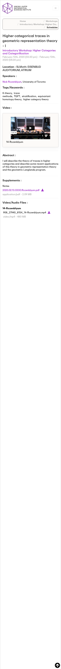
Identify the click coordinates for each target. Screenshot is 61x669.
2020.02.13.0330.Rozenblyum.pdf (21, 190)
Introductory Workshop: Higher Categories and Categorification (29, 51)
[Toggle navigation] (55, 8)
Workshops (52, 21)
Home (23, 21)
